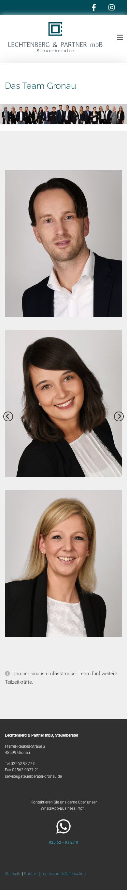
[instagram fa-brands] (111, 7)
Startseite (13, 873)
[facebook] (93, 7)
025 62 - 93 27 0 (63, 842)
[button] (116, 37)
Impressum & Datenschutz (64, 873)
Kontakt (31, 873)
